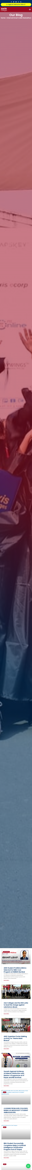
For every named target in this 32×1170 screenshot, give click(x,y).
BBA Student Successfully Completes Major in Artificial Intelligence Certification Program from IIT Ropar (15, 1146)
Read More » (6, 980)
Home (3, 18)
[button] (30, 9)
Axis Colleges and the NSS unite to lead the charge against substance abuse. (16, 1005)
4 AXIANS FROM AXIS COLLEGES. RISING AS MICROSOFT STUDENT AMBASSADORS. (16, 1110)
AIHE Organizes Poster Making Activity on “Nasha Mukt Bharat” (15, 1038)
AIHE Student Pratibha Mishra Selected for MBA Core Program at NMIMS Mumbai (15, 970)
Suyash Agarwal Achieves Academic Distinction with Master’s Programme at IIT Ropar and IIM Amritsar (14, 1074)
